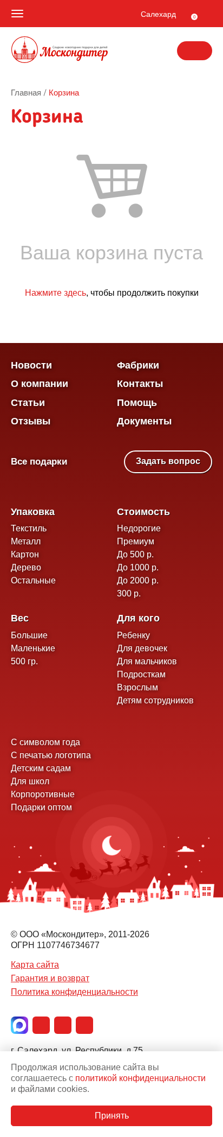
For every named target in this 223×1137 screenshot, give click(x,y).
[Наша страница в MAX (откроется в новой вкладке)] (19, 1025)
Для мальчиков (147, 661)
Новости (31, 365)
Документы (144, 421)
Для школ (30, 781)
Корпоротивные (43, 794)
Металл (26, 541)
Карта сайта (35, 964)
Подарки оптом (41, 807)
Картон (25, 554)
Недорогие (139, 528)
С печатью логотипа (51, 755)
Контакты (140, 383)
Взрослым (137, 687)
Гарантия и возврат (50, 978)
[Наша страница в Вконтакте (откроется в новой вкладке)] (41, 1025)
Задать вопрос (168, 461)
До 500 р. (135, 554)
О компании (39, 383)
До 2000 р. (138, 580)
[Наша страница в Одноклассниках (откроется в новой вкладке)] (62, 1025)
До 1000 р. (138, 567)
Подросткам (141, 674)
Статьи (28, 402)
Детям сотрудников (155, 700)
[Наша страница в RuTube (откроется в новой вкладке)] (84, 1025)
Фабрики (138, 365)
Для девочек (142, 648)
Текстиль (29, 528)
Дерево (26, 567)
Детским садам (41, 768)
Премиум (135, 541)
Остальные (33, 580)
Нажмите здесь (55, 292)
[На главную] (59, 51)
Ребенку (133, 635)
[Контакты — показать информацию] (194, 50)
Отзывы (30, 421)
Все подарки (39, 461)
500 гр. (24, 661)
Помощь (137, 402)
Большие (29, 635)
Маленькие (33, 648)
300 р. (129, 593)
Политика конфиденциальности (74, 991)
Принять (112, 1115)
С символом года (45, 742)
